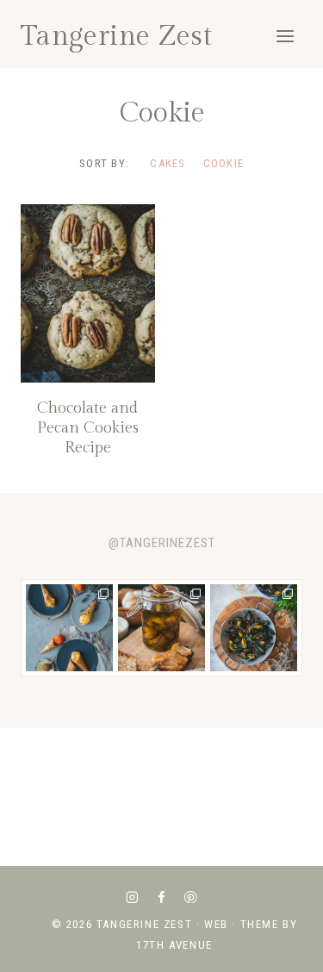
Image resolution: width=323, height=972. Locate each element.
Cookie (224, 163)
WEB (216, 924)
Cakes (167, 163)
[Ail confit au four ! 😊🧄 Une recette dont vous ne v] (161, 627)
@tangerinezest (162, 543)
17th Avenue (174, 944)
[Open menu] (284, 36)
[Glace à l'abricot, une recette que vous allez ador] (69, 627)
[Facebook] (161, 896)
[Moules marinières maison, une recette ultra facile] (253, 627)
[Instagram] (132, 896)
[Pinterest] (190, 896)
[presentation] (88, 293)
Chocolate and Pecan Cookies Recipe (88, 428)
